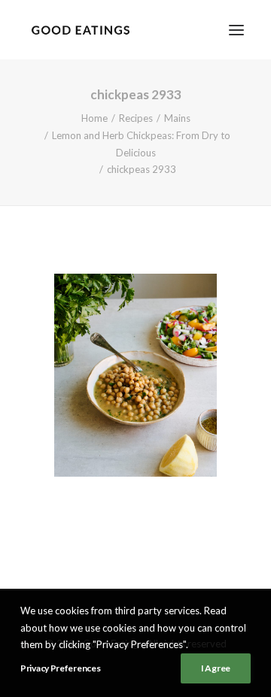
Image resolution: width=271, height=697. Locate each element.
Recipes (136, 118)
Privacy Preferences (60, 668)
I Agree (215, 668)
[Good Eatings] (80, 29)
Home (94, 118)
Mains (177, 118)
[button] (236, 29)
